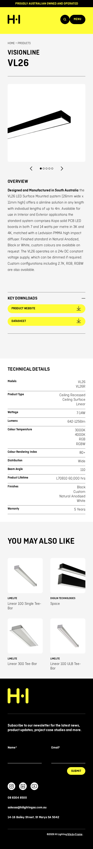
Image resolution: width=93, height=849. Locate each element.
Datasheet (18, 321)
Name (12, 747)
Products (24, 43)
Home (11, 43)
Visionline (24, 52)
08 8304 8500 (17, 797)
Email (55, 747)
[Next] (62, 168)
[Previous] (31, 168)
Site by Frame (74, 834)
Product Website (23, 308)
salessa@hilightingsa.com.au (27, 807)
